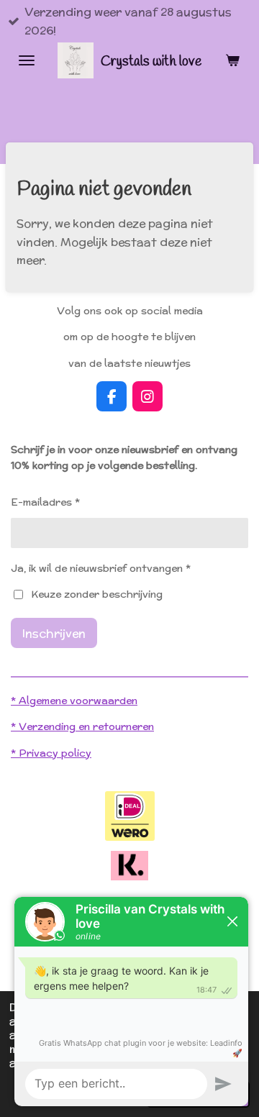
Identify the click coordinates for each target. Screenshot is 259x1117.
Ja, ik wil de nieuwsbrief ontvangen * (101, 568)
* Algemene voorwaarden (74, 700)
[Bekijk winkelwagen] (232, 60)
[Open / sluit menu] (26, 60)
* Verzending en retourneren (82, 726)
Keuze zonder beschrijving (97, 594)
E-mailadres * (45, 502)
